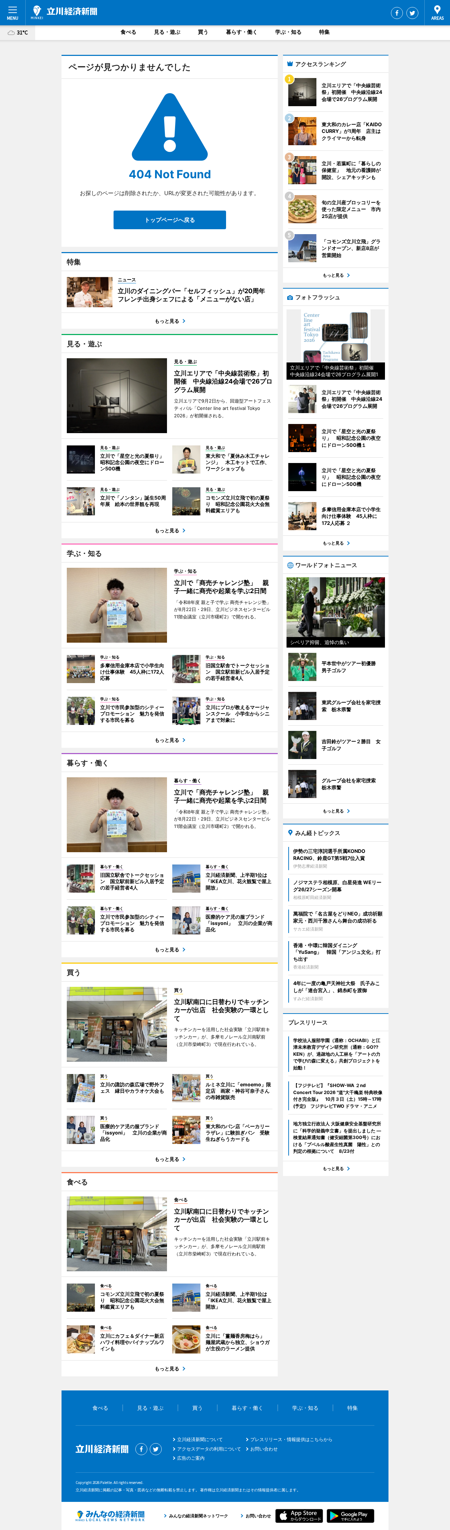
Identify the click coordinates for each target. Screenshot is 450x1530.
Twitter (412, 13)
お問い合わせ (264, 1449)
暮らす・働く (242, 31)
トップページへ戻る (169, 219)
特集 (324, 31)
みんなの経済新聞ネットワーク (110, 1516)
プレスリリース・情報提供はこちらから (291, 1439)
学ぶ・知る (288, 31)
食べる (128, 31)
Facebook (397, 13)
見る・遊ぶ (167, 31)
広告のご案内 (191, 1458)
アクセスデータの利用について (209, 1449)
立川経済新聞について (200, 1439)
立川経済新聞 (64, 12)
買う (203, 31)
